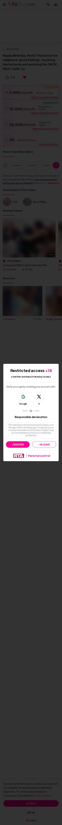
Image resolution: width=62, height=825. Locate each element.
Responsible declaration (31, 417)
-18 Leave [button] (44, 444)
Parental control (39, 455)
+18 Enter (18, 444)
